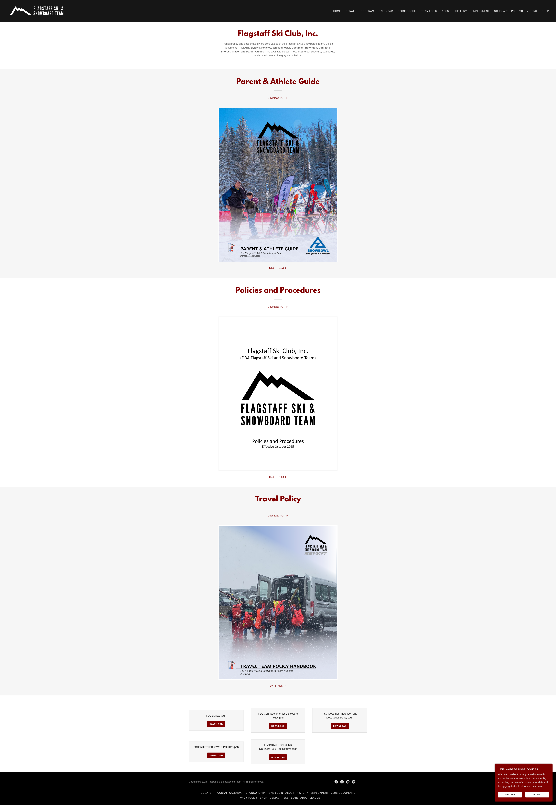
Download (216, 724)
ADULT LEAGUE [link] (310, 798)
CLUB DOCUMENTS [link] (343, 793)
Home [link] (337, 11)
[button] (283, 268)
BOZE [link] (294, 798)
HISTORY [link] (461, 11)
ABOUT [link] (446, 11)
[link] (36, 10)
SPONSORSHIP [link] (407, 11)
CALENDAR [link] (386, 11)
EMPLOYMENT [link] (481, 11)
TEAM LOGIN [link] (429, 11)
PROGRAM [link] (367, 11)
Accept (537, 794)
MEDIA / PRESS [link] (279, 798)
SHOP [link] (545, 11)
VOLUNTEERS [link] (528, 11)
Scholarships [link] (504, 11)
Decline (510, 794)
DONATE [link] (351, 11)
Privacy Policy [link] (247, 798)
